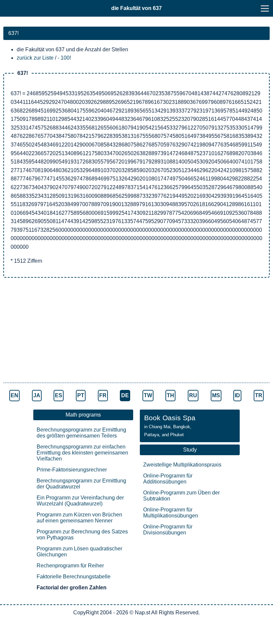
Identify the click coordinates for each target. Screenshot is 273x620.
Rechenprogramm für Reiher (70, 565)
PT (80, 395)
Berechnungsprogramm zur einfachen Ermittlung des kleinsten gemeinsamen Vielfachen (82, 453)
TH (170, 395)
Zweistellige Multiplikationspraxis (182, 464)
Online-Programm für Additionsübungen (167, 478)
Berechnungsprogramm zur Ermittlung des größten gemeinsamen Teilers (81, 433)
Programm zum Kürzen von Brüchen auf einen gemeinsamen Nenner (79, 517)
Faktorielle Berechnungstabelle (74, 576)
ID (237, 395)
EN (14, 395)
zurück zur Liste (35, 58)
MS (216, 395)
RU (193, 395)
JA (36, 395)
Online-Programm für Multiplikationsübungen (170, 512)
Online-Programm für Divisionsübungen (167, 529)
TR (258, 395)
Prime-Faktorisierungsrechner (72, 469)
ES (58, 395)
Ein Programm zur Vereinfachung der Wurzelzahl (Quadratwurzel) (80, 500)
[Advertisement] (136, 331)
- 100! (64, 58)
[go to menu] (264, 8)
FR (103, 395)
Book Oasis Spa (169, 425)
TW (148, 395)
